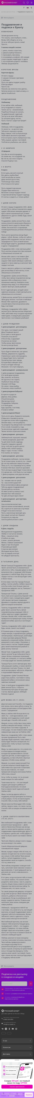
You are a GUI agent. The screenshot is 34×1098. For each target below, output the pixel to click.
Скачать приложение (17, 1087)
